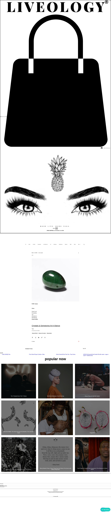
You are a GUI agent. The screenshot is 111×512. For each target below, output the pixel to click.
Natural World (35, 333)
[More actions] (78, 253)
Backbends (60, 244)
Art (50, 244)
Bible (70, 244)
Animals (34, 244)
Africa (29, 244)
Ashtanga (55, 244)
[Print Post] (45, 337)
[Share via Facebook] (32, 337)
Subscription (49, 333)
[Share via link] (41, 337)
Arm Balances (45, 244)
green (34, 330)
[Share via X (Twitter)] (35, 337)
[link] (55, 81)
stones (33, 330)
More (79, 244)
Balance (66, 244)
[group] (55, 355)
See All (84, 348)
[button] (84, 244)
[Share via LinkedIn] (38, 337)
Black (75, 244)
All (25, 244)
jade (39, 330)
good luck (36, 330)
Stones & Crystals (42, 333)
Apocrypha (39, 244)
